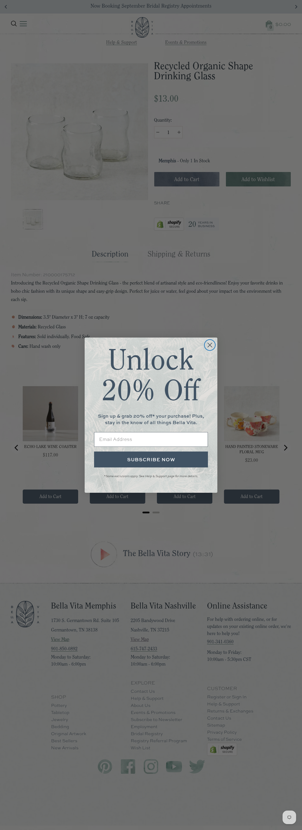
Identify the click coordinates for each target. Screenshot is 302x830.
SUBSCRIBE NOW (151, 459)
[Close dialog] (210, 345)
